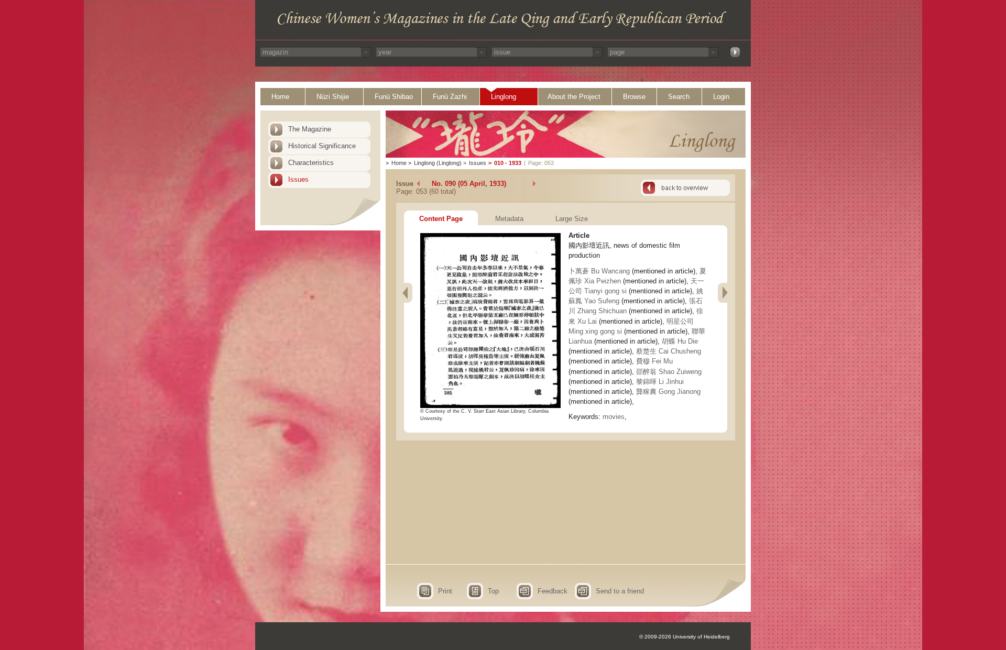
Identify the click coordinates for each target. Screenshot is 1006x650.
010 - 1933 (507, 163)
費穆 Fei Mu (654, 361)
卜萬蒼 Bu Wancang (599, 271)
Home (280, 97)
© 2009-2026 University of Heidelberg (684, 637)
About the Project (574, 97)
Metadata (509, 219)
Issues (298, 179)
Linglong (503, 97)
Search (679, 97)
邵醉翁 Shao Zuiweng (669, 372)
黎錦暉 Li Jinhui (660, 381)
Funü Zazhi (450, 97)
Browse (634, 97)
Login (721, 97)
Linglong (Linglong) (438, 163)
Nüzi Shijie (332, 97)
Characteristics (311, 163)
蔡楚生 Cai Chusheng (668, 351)
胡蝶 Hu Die (680, 341)
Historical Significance (322, 146)
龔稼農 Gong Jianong (668, 391)
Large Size (571, 219)
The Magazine (309, 129)
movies (614, 417)
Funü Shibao (394, 97)
